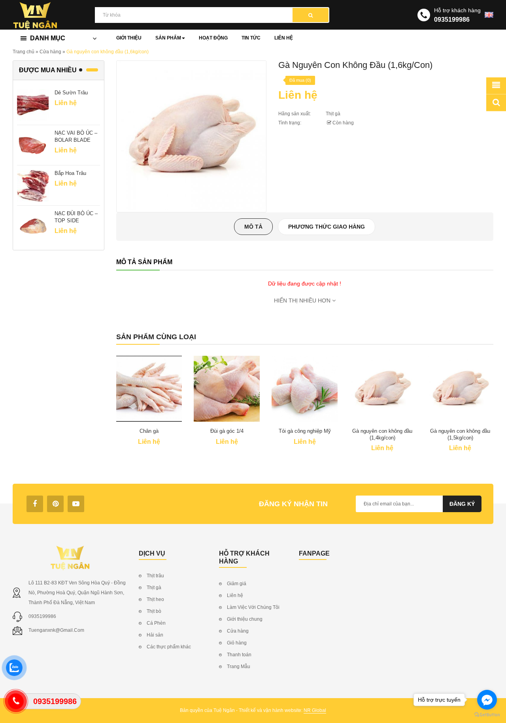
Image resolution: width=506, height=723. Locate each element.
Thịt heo (155, 599)
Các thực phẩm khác (169, 647)
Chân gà (149, 431)
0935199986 (452, 19)
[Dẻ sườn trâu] (33, 104)
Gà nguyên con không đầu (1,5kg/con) (460, 434)
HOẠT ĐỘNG (213, 38)
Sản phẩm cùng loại (156, 337)
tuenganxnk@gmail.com (56, 630)
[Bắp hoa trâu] (33, 185)
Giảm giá (236, 583)
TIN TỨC (251, 38)
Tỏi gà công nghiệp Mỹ (305, 431)
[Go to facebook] (487, 700)
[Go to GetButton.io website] (487, 714)
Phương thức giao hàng (326, 226)
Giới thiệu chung (244, 619)
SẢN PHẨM (168, 38)
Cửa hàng (50, 51)
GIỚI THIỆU (129, 38)
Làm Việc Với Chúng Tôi (253, 607)
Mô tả (253, 226)
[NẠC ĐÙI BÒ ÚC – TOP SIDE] (33, 225)
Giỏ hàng (237, 643)
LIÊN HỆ (283, 38)
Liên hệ (235, 595)
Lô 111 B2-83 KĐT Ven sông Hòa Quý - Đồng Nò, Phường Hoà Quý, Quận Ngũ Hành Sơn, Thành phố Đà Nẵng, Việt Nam (77, 592)
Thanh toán (239, 654)
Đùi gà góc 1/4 (227, 431)
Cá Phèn (156, 623)
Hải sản (155, 635)
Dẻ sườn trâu (71, 93)
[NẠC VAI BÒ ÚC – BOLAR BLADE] (33, 145)
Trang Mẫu (238, 666)
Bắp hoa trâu (70, 173)
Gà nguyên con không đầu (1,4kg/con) (382, 434)
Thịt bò (154, 611)
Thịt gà (333, 113)
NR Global (315, 710)
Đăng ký (462, 504)
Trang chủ (23, 51)
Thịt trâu (155, 575)
